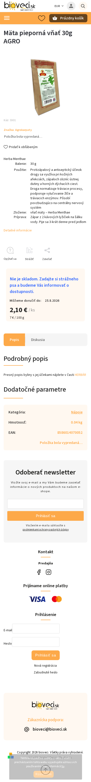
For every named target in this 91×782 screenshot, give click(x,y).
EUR (57, 6)
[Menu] (6, 18)
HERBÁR (80, 374)
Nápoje (77, 412)
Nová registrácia (45, 665)
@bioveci (39, 572)
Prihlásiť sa (45, 516)
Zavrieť (71, 268)
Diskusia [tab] (38, 339)
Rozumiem (43, 774)
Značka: (18, 130)
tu (63, 766)
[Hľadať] (83, 6)
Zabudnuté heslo (46, 672)
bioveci (49, 572)
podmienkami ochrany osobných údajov (46, 530)
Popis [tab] (14, 339)
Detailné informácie (18, 230)
